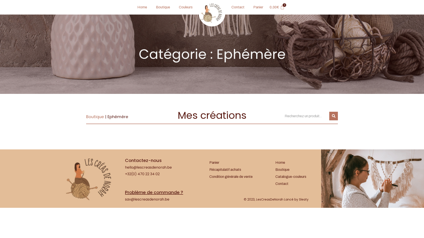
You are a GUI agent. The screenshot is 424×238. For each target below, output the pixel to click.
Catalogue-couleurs (290, 176)
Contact (237, 7)
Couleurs (186, 7)
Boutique (163, 7)
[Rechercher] (333, 116)
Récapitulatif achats (225, 169)
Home (142, 7)
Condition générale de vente (231, 176)
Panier (258, 7)
